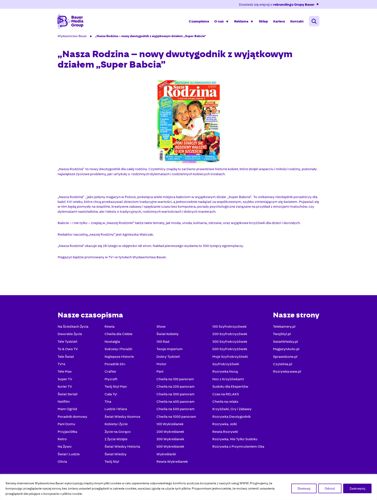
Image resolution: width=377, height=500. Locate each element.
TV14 (61, 364)
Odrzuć (330, 488)
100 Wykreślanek (169, 424)
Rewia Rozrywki (225, 432)
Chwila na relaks (225, 401)
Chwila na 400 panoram (175, 401)
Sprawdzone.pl (285, 356)
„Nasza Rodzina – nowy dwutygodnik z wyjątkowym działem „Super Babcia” (150, 36)
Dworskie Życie (70, 334)
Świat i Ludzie (69, 454)
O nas (219, 21)
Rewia (110, 326)
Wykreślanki (166, 454)
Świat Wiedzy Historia (122, 446)
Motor (161, 364)
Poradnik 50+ (115, 364)
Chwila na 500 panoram (175, 409)
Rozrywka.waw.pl (287, 371)
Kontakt (297, 21)
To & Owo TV (68, 349)
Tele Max (65, 371)
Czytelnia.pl (282, 364)
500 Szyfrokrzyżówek (229, 349)
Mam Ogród (67, 409)
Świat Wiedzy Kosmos (122, 416)
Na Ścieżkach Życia (73, 326)
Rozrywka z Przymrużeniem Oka (238, 446)
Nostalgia (112, 341)
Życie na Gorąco (118, 432)
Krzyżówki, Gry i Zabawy (232, 409)
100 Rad (162, 341)
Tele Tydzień (67, 341)
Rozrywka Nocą (225, 371)
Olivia (62, 461)
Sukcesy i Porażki (118, 349)
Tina (108, 401)
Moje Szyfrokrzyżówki (230, 356)
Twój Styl (112, 461)
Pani (159, 371)
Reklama (241, 21)
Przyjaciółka (67, 432)
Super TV (65, 379)
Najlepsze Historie (119, 356)
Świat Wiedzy (116, 454)
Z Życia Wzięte (116, 439)
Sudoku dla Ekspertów (230, 386)
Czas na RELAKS (225, 394)
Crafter (110, 371)
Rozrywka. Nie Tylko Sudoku (234, 439)
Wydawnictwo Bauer (72, 36)
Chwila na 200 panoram (175, 386)
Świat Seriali (67, 394)
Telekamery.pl (284, 326)
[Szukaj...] (314, 21)
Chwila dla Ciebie (118, 334)
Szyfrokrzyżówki (225, 364)
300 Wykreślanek (170, 439)
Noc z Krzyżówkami (228, 379)
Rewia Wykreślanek (172, 461)
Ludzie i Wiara (116, 409)
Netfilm (64, 401)
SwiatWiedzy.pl (285, 341)
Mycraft (111, 379)
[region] (188, 487)
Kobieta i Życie (116, 424)
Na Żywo (65, 446)
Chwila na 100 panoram (175, 379)
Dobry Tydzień (168, 356)
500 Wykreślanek (170, 446)
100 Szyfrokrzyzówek (229, 326)
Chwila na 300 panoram (175, 394)
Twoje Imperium (169, 349)
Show (161, 326)
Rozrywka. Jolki (224, 424)
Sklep (263, 21)
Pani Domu (66, 424)
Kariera (279, 21)
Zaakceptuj (357, 488)
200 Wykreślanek (170, 432)
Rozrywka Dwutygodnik (231, 416)
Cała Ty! (111, 394)
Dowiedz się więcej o (276, 4)
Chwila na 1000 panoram (176, 416)
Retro (62, 439)
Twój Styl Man (116, 386)
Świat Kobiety (167, 334)
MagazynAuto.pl (286, 349)
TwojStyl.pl (282, 334)
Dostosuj (304, 488)
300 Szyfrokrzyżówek (229, 341)
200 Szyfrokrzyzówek (229, 334)
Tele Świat (66, 356)
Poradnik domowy (72, 416)
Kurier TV (65, 386)
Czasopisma (199, 21)
